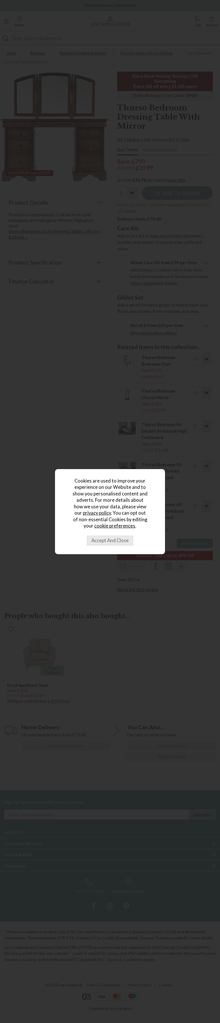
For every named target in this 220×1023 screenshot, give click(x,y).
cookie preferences (114, 526)
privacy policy (97, 513)
